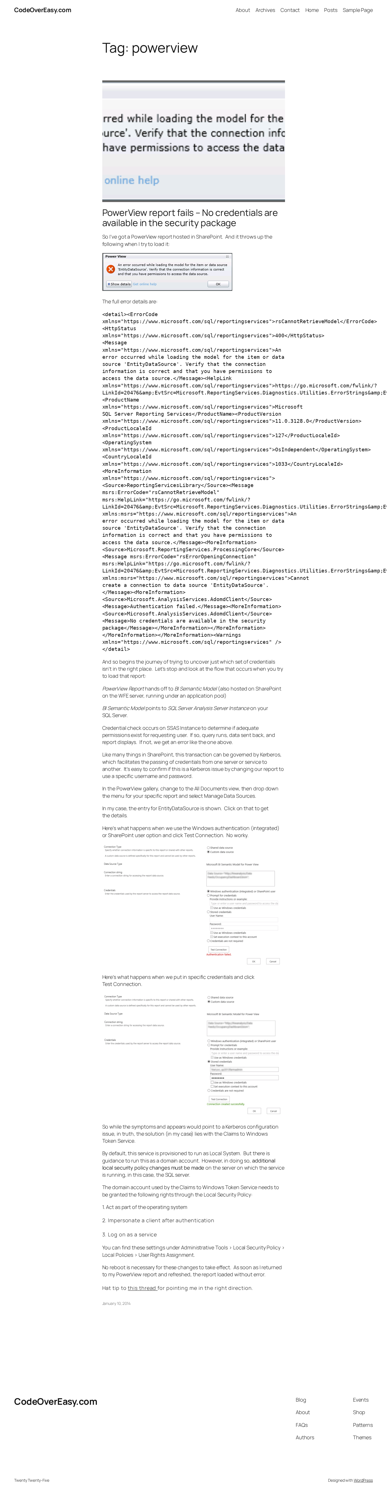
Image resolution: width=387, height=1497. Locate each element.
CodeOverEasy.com (42, 10)
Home (312, 10)
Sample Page (358, 10)
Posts (330, 10)
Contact (290, 10)
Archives (265, 10)
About (243, 10)
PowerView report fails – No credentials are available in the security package (190, 217)
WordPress (363, 1480)
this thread (143, 1287)
